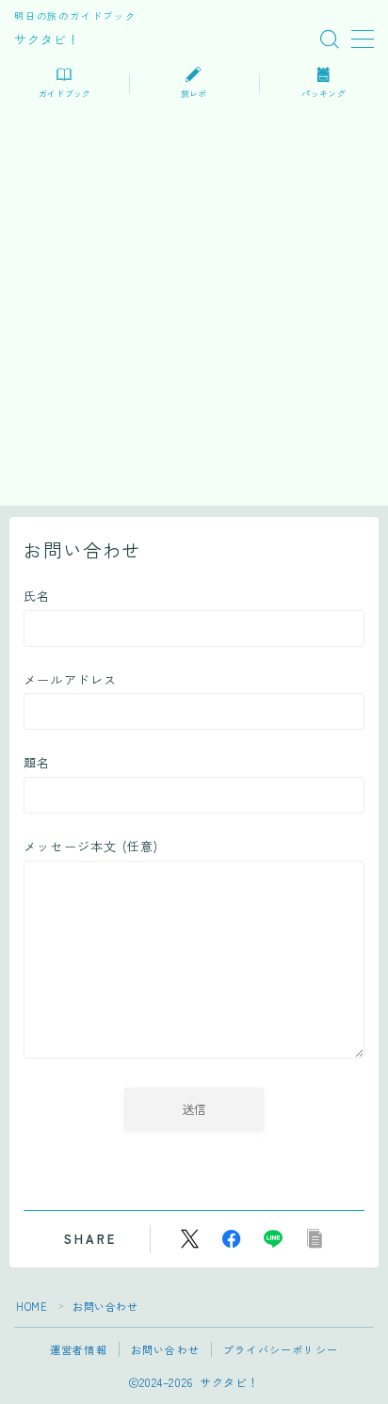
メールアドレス (70, 679)
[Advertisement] (194, 312)
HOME (31, 1306)
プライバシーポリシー (280, 1349)
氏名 (37, 596)
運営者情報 (78, 1349)
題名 (37, 762)
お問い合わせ (165, 1349)
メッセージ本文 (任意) (91, 846)
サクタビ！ (47, 39)
